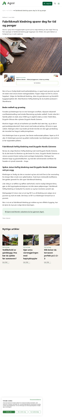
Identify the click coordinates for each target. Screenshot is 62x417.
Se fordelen (37, 83)
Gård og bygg (5, 247)
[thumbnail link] (10, 240)
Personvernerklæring (35, 399)
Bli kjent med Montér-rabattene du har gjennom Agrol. (24, 212)
